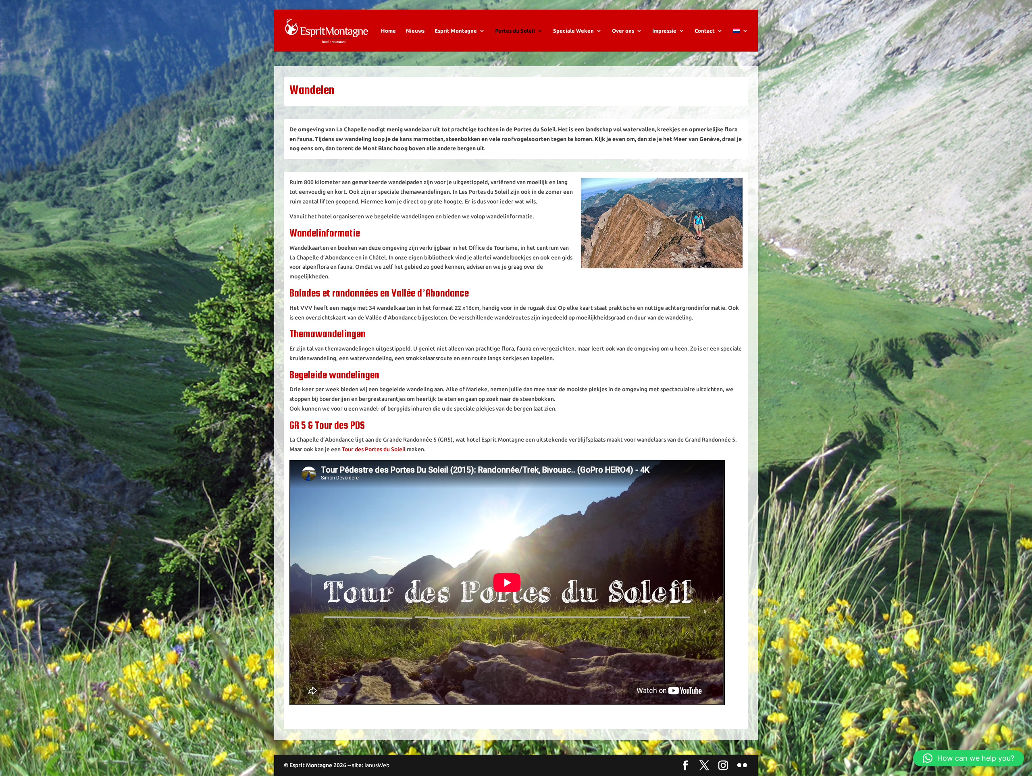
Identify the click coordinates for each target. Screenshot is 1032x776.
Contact (705, 30)
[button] (968, 758)
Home (388, 30)
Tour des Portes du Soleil (374, 449)
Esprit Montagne (456, 30)
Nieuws (415, 30)
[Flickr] (742, 766)
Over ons (623, 30)
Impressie (664, 30)
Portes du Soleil (515, 30)
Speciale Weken (573, 30)
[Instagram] (723, 766)
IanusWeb (376, 765)
